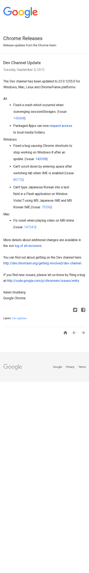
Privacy (70, 366)
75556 (46, 207)
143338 (41, 159)
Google (58, 366)
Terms (82, 366)
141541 (29, 227)
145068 (18, 118)
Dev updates (19, 318)
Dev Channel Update (22, 62)
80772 (18, 180)
